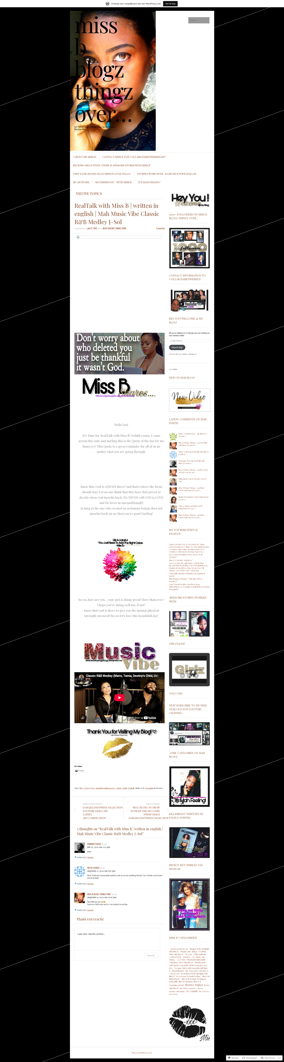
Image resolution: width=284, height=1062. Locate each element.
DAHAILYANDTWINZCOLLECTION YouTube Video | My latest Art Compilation (98, 811)
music (119, 788)
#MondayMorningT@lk (195, 959)
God (86, 788)
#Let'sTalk (180, 959)
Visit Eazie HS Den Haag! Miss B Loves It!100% (102, 173)
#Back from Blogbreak (178, 949)
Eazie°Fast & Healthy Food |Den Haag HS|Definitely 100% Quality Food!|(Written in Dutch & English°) (189, 586)
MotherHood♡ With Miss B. (113, 182)
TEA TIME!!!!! (191, 991)
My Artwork (81, 182)
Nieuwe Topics (89, 193)
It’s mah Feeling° (149, 182)
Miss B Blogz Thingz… (188, 442)
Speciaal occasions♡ (188, 988)
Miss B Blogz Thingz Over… (103, 68)
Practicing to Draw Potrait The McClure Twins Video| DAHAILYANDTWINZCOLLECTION (144, 811)
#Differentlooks (199, 954)
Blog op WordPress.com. (142, 1052)
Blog (81, 788)
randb (124, 788)
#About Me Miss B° (84, 156)
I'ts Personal (181, 976)
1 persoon (90, 857)
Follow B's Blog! (177, 347)
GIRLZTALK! (174, 973)
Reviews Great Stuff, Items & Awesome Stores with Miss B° (112, 165)
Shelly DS (182, 497)
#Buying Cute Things (188, 951)
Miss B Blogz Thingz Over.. (115, 228)
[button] (189, 200)
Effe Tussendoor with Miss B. (197, 971)
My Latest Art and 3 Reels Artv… (193, 471)
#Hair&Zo (186, 957)
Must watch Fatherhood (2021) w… (191, 489)
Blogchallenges (178, 971)
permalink (149, 788)
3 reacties (160, 228)
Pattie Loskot (93, 867)
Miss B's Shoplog (185, 981)
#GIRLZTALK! (175, 957)
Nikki (181, 479)
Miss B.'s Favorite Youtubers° (181, 560)
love (93, 788)
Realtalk (131, 788)
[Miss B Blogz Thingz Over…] (120, 22)
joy (89, 788)
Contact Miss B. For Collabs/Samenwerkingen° (134, 156)
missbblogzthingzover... (106, 788)
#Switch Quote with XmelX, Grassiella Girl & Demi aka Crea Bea (188, 965)
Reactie (151, 955)
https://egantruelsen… (188, 433)
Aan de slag (170, 4)
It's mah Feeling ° (194, 976)
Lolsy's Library (184, 506)
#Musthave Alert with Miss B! (181, 962)
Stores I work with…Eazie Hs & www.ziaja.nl (167, 173)
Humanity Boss (94, 843)
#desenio (188, 954)
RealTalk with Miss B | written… (193, 443)
